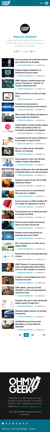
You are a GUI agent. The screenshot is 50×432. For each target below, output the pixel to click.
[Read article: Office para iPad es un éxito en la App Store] (8, 96)
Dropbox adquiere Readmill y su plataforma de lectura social (28, 71)
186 (32, 335)
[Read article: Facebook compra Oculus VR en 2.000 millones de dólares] (8, 183)
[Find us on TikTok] (13, 423)
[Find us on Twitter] (23, 423)
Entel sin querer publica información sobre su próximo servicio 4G (30, 223)
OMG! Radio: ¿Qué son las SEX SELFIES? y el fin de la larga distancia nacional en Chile (30, 290)
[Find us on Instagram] (6, 423)
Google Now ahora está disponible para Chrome (31, 255)
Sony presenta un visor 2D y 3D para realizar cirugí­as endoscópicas (30, 160)
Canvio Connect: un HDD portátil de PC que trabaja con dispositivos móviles (31, 202)
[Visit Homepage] (6, 3)
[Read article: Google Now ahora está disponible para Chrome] (8, 256)
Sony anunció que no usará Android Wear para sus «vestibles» (30, 191)
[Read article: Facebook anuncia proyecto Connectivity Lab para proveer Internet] (8, 107)
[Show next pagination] (25, 340)
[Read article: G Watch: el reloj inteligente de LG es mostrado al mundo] (8, 280)
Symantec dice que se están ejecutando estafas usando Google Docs (31, 301)
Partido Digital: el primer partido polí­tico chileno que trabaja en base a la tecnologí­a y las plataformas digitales (31, 127)
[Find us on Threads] (16, 423)
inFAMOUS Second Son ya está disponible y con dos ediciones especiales (28, 324)
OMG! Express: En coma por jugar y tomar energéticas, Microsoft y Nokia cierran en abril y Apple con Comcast (30, 267)
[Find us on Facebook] (26, 423)
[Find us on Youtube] (3, 423)
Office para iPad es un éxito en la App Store (30, 94)
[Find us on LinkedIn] (20, 423)
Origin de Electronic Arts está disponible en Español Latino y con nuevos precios (31, 170)
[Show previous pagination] (4, 335)
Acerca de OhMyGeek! (19, 429)
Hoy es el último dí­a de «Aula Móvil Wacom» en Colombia (29, 149)
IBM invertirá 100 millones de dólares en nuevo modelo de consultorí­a (31, 115)
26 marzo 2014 (40, 196)
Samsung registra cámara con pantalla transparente (30, 312)
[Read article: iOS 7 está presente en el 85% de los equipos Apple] (8, 246)
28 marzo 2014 (40, 110)
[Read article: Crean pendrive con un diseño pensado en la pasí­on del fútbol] (8, 214)
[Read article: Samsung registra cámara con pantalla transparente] (8, 314)
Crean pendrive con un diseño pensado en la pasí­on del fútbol (31, 212)
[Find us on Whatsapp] (10, 423)
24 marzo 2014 (40, 272)
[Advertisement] (25, 15)
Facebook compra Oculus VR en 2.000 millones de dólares (30, 181)
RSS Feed (5, 429)
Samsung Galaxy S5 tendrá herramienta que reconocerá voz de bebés (31, 60)
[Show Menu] (46, 3)
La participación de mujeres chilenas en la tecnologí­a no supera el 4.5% (31, 139)
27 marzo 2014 (40, 165)
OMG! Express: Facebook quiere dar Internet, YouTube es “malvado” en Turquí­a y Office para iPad (30, 83)
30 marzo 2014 (40, 89)
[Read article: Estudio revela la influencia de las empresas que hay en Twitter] (8, 235)
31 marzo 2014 (40, 65)
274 (44, 335)
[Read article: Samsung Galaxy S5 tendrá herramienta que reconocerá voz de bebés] (8, 62)
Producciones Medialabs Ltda (30, 406)
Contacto (32, 429)
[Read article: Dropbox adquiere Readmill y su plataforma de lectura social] (8, 73)
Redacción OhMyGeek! (25, 65)
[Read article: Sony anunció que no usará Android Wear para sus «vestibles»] (8, 193)
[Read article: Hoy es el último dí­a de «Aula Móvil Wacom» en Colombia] (8, 151)
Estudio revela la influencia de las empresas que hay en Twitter (28, 233)
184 (20, 335)
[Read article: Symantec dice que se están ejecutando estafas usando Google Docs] (8, 303)
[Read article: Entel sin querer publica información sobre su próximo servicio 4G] (8, 225)
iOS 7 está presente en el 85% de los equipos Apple (29, 244)
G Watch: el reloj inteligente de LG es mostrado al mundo (30, 278)
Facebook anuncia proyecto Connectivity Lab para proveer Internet (30, 105)
